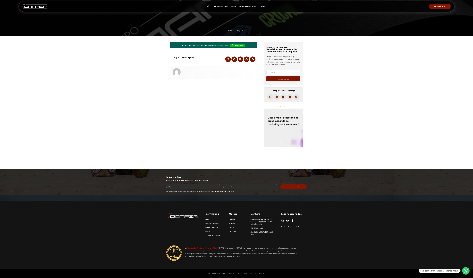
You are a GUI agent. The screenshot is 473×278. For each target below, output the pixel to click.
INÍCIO (209, 7)
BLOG (233, 7)
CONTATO (262, 7)
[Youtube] (287, 220)
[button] (228, 59)
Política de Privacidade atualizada (222, 191)
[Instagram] (282, 220)
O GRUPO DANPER (221, 7)
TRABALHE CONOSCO (247, 7)
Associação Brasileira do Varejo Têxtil (202, 248)
